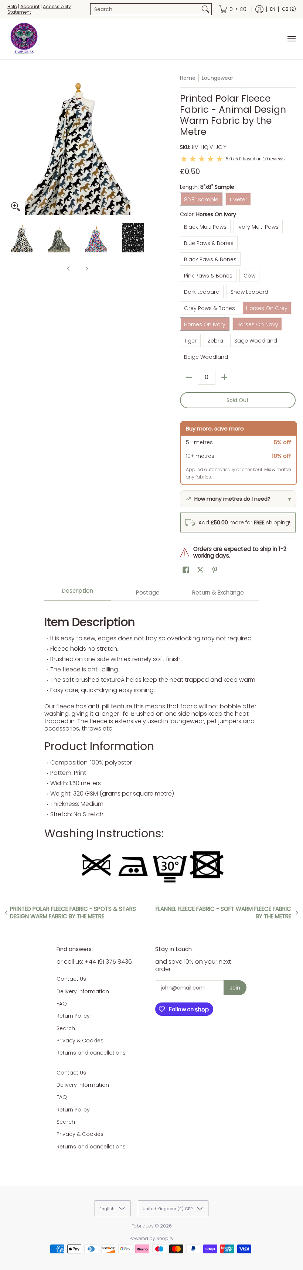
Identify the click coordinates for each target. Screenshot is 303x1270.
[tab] (77, 593)
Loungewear (217, 78)
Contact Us (71, 979)
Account (30, 6)
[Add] (224, 377)
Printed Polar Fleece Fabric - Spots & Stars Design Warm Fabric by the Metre (73, 912)
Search (66, 1028)
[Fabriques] (24, 38)
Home (187, 78)
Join (235, 987)
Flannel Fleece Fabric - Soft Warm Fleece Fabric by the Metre (223, 912)
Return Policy (73, 1015)
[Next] (143, 144)
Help (12, 6)
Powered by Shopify (151, 1238)
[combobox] (145, 9)
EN (272, 9)
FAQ (62, 1003)
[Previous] (12, 144)
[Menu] (291, 38)
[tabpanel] (151, 747)
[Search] (205, 9)
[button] (186, 570)
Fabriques (143, 1226)
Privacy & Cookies (80, 1040)
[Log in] (259, 9)
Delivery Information (83, 991)
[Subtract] (189, 377)
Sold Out (238, 400)
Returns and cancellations (91, 1052)
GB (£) (289, 9)
